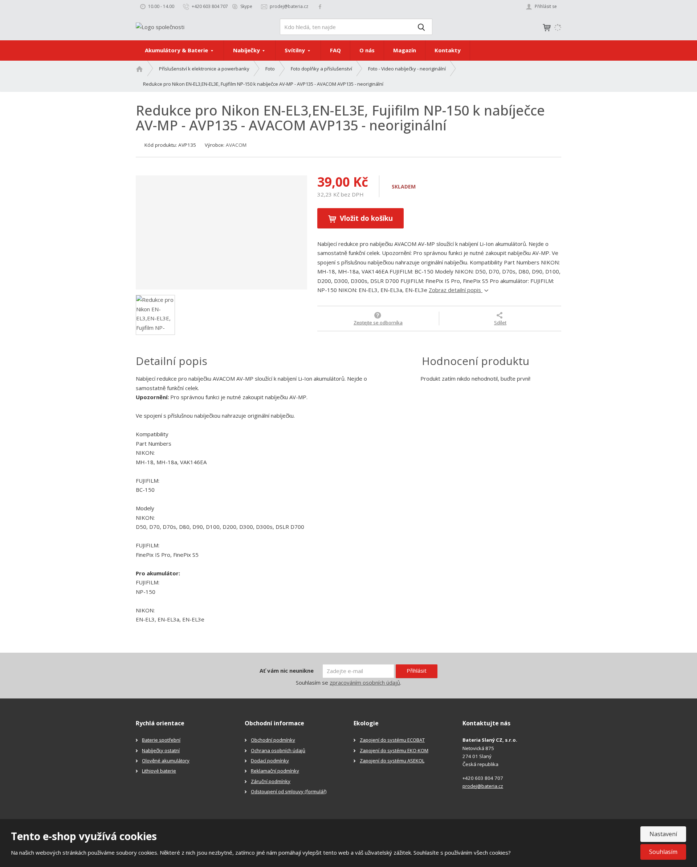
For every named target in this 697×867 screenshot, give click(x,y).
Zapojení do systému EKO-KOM (394, 750)
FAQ (335, 50)
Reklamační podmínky (275, 770)
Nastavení (663, 834)
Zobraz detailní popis (455, 289)
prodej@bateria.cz (482, 786)
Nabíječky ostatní (161, 750)
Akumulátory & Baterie (177, 50)
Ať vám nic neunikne (287, 670)
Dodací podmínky (270, 760)
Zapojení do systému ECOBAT (392, 740)
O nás (367, 50)
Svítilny (295, 50)
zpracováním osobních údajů (365, 682)
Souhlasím (663, 852)
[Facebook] (320, 6)
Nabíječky (247, 50)
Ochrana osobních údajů (278, 750)
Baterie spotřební (161, 740)
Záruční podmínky (270, 781)
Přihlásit (417, 670)
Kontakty (448, 50)
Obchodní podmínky (273, 740)
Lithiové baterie (159, 770)
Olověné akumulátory (165, 760)
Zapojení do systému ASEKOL (392, 760)
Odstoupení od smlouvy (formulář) (288, 791)
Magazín (404, 50)
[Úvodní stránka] (160, 26)
